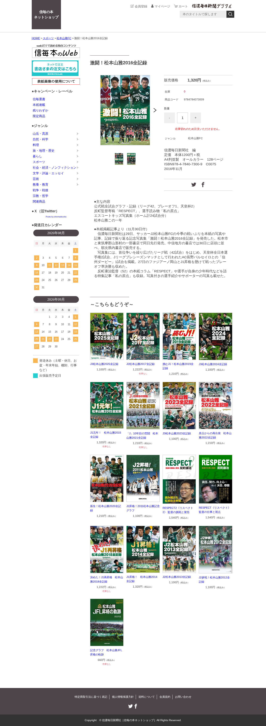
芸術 (36, 179)
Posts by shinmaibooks (56, 217)
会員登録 (141, 6)
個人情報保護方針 (123, 696)
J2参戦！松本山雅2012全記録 (214, 579)
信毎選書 (39, 99)
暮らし (37, 156)
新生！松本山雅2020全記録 (105, 508)
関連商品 (39, 201)
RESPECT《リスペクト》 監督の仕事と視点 (215, 510)
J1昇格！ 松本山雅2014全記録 (141, 579)
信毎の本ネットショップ (46, 14)
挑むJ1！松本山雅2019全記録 (178, 366)
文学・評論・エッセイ (48, 173)
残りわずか (40, 110)
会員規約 (164, 696)
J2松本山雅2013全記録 (177, 576)
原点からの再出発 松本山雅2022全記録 (215, 435)
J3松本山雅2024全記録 (213, 364)
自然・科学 (40, 139)
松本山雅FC (64, 38)
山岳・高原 (40, 133)
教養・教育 (40, 184)
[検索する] (230, 14)
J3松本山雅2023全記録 (177, 433)
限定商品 (39, 116)
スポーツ (48, 38)
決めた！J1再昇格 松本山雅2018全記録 (106, 579)
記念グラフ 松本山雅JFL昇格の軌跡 (106, 652)
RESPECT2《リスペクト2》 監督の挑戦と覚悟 (178, 510)
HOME (36, 38)
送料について (146, 696)
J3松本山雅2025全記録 (104, 364)
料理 (36, 145)
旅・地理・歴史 (44, 150)
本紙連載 (39, 104)
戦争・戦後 (40, 190)
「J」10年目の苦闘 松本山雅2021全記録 (142, 435)
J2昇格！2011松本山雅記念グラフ (143, 508)
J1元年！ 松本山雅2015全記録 (105, 434)
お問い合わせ (183, 696)
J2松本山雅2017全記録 (140, 364)
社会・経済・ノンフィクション (54, 167)
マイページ (162, 6)
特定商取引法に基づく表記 (91, 696)
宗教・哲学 (40, 195)
